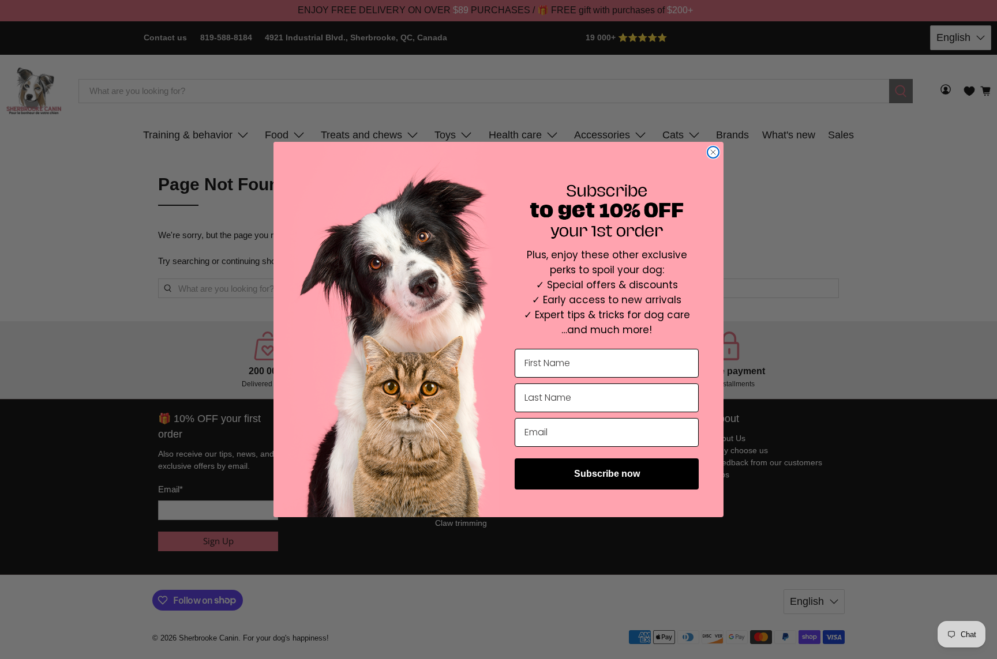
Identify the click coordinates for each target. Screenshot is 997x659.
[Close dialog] (713, 152)
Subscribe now (607, 474)
